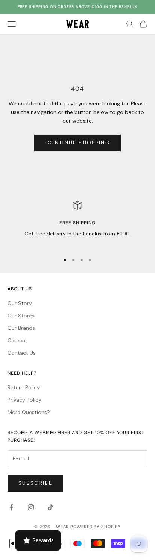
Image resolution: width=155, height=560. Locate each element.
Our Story (20, 303)
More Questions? (29, 412)
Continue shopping (77, 143)
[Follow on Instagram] (31, 507)
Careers (17, 340)
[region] (77, 224)
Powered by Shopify (95, 526)
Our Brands (21, 328)
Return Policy (24, 387)
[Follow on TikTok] (50, 507)
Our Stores (21, 315)
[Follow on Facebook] (11, 507)
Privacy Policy (24, 399)
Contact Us (22, 352)
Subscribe (35, 483)
